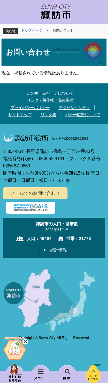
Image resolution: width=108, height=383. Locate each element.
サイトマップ (20, 114)
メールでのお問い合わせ (35, 193)
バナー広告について (82, 114)
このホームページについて (50, 93)
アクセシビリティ (74, 107)
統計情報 (58, 250)
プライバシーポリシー (30, 107)
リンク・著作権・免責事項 (50, 100)
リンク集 (48, 114)
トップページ (32, 30)
